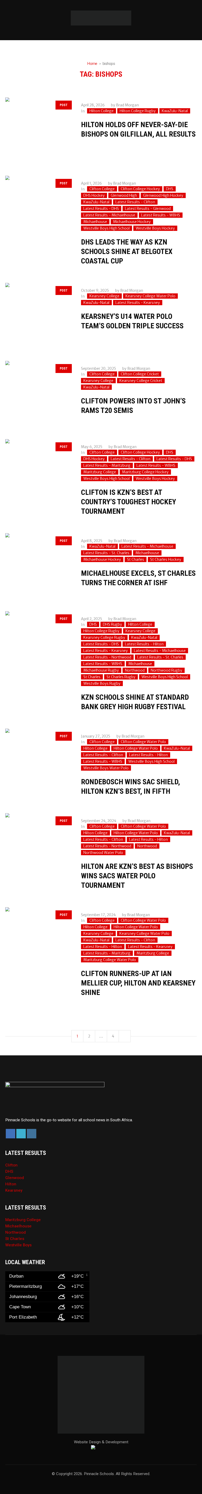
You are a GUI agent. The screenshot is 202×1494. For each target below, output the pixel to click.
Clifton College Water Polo (143, 741)
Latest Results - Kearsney (137, 302)
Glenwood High (124, 195)
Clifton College (102, 188)
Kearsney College (104, 296)
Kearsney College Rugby (104, 637)
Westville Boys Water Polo (106, 768)
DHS (169, 188)
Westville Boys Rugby (101, 683)
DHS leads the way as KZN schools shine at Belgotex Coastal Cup (127, 251)
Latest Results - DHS (101, 208)
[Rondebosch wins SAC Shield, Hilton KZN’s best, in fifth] (37, 761)
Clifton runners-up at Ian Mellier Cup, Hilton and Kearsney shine (138, 983)
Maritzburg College (99, 472)
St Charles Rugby (121, 677)
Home (92, 63)
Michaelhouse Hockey (132, 221)
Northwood (135, 670)
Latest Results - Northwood (107, 657)
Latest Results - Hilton (144, 644)
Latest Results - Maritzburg (106, 465)
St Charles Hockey (165, 559)
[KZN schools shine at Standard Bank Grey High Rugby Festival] (37, 643)
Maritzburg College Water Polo (109, 959)
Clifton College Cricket (140, 374)
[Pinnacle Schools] (101, 18)
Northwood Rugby (166, 670)
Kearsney (13, 1190)
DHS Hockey (94, 195)
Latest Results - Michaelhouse (109, 215)
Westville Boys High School (106, 228)
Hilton (10, 1184)
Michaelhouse (95, 221)
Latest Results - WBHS (160, 215)
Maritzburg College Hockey (145, 472)
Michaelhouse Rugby (101, 670)
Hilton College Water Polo (136, 748)
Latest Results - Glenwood (148, 208)
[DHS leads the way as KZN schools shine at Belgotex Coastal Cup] (37, 208)
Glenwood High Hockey (163, 195)
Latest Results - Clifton (135, 202)
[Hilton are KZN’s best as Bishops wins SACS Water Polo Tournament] (37, 845)
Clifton (11, 1165)
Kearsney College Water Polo (150, 296)
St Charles (135, 559)
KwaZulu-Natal (175, 110)
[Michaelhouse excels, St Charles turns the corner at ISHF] (37, 565)
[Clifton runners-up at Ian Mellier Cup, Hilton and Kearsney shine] (37, 939)
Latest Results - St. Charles (106, 553)
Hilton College (101, 110)
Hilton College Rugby (138, 110)
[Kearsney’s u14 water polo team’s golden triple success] (37, 315)
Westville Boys (18, 1245)
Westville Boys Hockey (155, 228)
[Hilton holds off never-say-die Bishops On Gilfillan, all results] (37, 130)
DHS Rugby (112, 624)
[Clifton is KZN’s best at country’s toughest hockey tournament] (37, 471)
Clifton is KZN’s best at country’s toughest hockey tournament (128, 502)
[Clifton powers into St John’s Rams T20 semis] (37, 393)
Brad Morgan (127, 105)
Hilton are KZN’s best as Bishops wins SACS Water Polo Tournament (137, 876)
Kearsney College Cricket (140, 380)
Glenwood (14, 1178)
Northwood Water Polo (103, 852)
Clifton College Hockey (140, 188)
